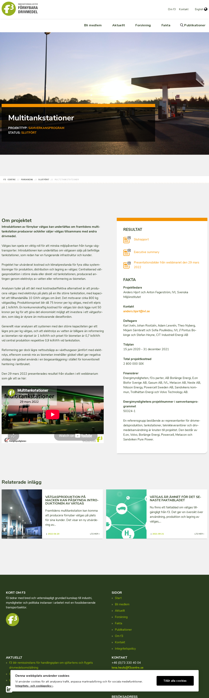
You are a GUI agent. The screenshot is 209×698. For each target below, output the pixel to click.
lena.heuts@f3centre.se (127, 668)
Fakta (165, 25)
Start (118, 598)
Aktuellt (118, 25)
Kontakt (183, 9)
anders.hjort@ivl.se (136, 311)
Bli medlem (93, 25)
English (199, 9)
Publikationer (194, 25)
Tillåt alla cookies (175, 681)
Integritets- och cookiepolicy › (34, 686)
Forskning (143, 25)
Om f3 (172, 9)
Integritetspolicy (125, 649)
